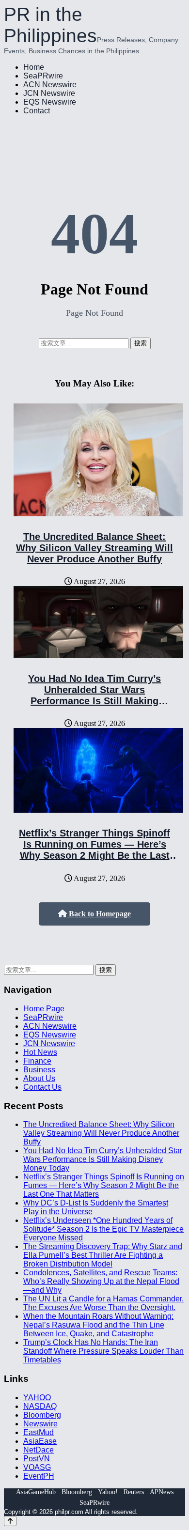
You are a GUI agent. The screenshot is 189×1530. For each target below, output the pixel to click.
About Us (39, 1078)
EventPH (38, 1476)
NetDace (38, 1450)
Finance (37, 1061)
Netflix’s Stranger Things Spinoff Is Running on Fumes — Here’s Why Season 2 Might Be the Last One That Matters (94, 850)
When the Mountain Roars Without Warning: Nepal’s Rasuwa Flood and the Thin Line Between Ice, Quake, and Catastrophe (98, 1325)
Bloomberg (42, 1415)
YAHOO (37, 1397)
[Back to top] (10, 1521)
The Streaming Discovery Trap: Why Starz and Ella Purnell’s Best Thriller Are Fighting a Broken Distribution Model (102, 1255)
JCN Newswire (49, 93)
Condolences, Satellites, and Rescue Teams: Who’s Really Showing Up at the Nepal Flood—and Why (101, 1281)
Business (39, 1070)
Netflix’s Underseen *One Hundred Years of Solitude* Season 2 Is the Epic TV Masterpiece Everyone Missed (103, 1229)
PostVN (36, 1458)
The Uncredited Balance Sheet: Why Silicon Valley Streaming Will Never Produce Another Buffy (94, 547)
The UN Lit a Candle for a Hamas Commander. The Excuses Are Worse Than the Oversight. (103, 1303)
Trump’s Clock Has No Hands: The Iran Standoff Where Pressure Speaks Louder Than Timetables (103, 1351)
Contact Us (42, 1087)
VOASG (37, 1467)
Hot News (40, 1052)
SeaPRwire (43, 76)
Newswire (40, 1424)
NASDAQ (40, 1406)
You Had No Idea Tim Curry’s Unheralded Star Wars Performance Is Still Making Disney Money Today (94, 695)
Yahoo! (108, 1492)
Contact (36, 111)
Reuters (134, 1492)
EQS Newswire (49, 102)
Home (33, 67)
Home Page (43, 1009)
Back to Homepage (99, 914)
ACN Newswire (50, 84)
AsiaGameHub (36, 1492)
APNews (161, 1492)
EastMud (38, 1432)
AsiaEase (40, 1441)
